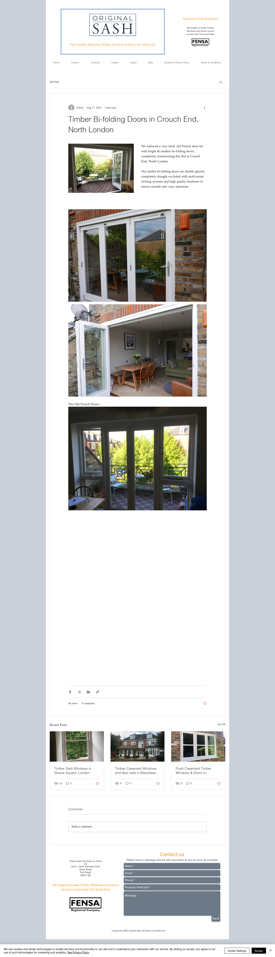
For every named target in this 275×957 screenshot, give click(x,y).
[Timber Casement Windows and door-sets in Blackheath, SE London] (138, 746)
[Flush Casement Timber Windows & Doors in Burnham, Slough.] (198, 746)
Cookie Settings (237, 951)
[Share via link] (97, 692)
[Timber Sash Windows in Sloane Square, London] (77, 746)
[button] (220, 82)
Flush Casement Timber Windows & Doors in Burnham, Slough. (193, 770)
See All (221, 724)
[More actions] (204, 107)
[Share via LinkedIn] (88, 692)
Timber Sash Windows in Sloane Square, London (72, 770)
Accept (259, 951)
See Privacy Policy (78, 952)
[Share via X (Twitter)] (79, 692)
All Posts (54, 82)
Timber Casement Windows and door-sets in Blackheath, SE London (136, 770)
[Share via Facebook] (70, 692)
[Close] (270, 950)
